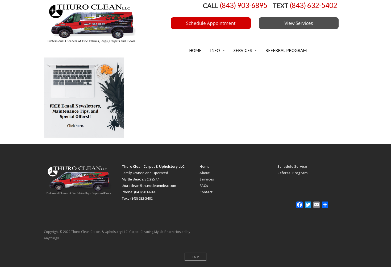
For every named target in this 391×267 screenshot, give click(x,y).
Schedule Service (292, 166)
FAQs (203, 185)
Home (204, 166)
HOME (194, 50)
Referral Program (292, 172)
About (204, 172)
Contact (206, 192)
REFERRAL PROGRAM (286, 50)
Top (195, 257)
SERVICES (242, 50)
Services (206, 179)
